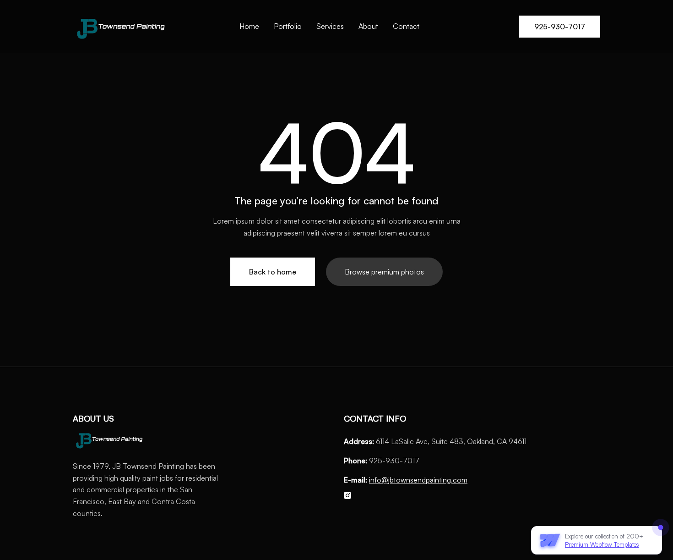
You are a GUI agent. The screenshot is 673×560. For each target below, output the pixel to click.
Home (249, 26)
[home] (121, 26)
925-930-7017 (559, 26)
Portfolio (288, 26)
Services (330, 26)
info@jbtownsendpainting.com (418, 479)
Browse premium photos (384, 271)
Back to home (272, 271)
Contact (406, 26)
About (368, 26)
